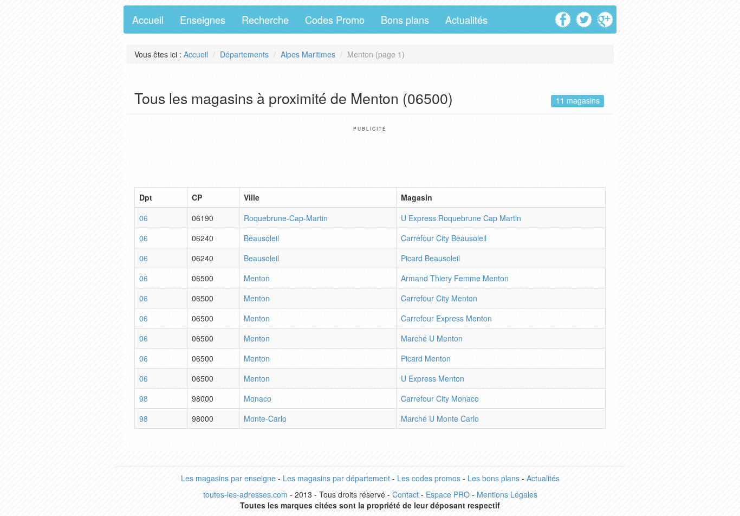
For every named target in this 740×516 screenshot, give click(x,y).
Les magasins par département (336, 478)
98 (143, 398)
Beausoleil (261, 238)
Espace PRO (448, 494)
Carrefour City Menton (439, 298)
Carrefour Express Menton (446, 318)
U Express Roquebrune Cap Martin (461, 217)
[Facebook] (564, 15)
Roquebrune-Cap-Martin (286, 217)
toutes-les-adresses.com (245, 494)
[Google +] (606, 15)
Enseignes (202, 19)
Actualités (466, 19)
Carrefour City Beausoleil (443, 238)
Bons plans (405, 19)
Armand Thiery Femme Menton (455, 278)
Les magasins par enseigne (228, 478)
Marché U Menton (432, 338)
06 (143, 217)
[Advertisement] (370, 156)
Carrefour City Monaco (440, 398)
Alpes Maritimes (308, 54)
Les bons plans (494, 478)
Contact (405, 494)
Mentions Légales (507, 494)
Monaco (257, 398)
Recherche (265, 19)
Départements (244, 54)
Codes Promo (335, 19)
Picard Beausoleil (430, 258)
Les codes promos (428, 478)
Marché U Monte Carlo (440, 418)
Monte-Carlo (265, 418)
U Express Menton (432, 378)
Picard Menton (426, 358)
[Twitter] (585, 15)
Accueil (148, 19)
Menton (257, 278)
